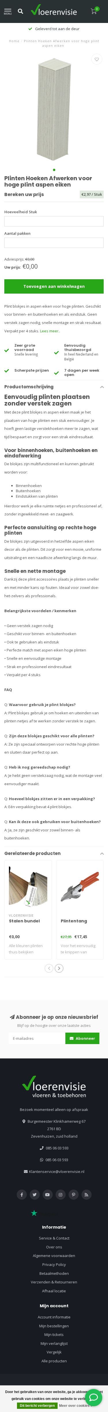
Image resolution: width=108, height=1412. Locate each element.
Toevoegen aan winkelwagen (54, 286)
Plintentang (74, 921)
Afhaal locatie (54, 1290)
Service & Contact (54, 1238)
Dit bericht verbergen (37, 1406)
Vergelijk (54, 1352)
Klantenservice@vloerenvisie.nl (56, 1171)
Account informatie (54, 1317)
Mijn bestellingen (54, 1325)
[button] (54, 170)
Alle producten (54, 1360)
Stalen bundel (24, 921)
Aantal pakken (17, 233)
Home (14, 41)
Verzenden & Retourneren (54, 1282)
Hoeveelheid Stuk (20, 211)
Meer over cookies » (75, 1406)
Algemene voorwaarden (54, 1255)
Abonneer (85, 1038)
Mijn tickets (54, 1334)
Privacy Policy (54, 1264)
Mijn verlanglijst (54, 1343)
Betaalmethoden (54, 1273)
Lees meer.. (50, 330)
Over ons (54, 1247)
